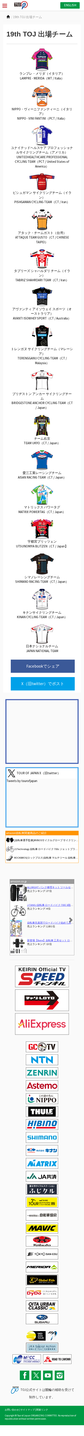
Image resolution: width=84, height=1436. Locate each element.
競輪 (48, 1390)
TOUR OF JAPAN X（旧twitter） (39, 773)
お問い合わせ (12, 1409)
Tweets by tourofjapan (21, 781)
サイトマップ (27, 1409)
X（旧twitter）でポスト (42, 683)
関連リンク (42, 1409)
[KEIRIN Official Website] (42, 1347)
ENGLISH (70, 5)
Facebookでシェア (42, 666)
